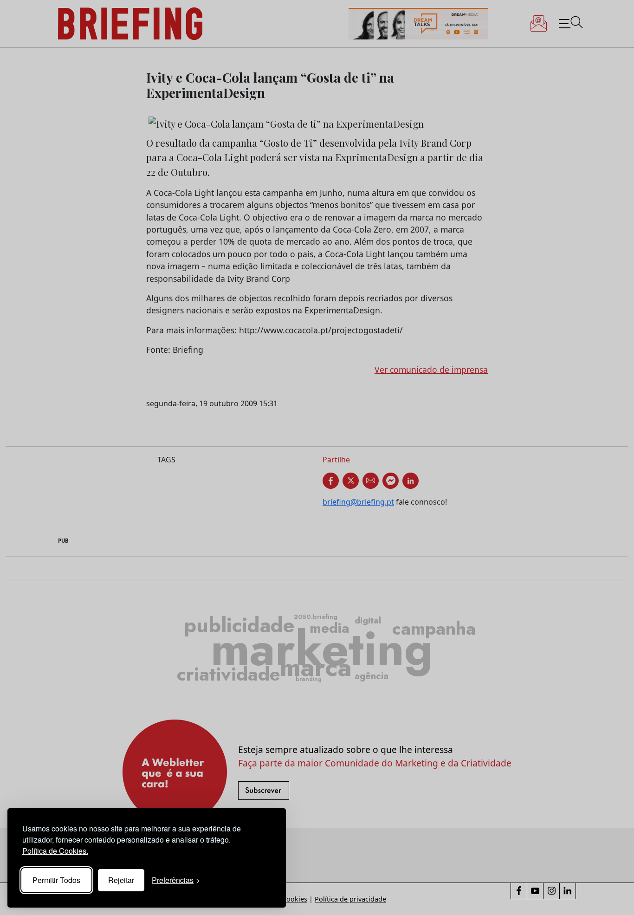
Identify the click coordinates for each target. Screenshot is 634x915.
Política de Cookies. (55, 850)
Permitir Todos (56, 880)
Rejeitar (121, 880)
